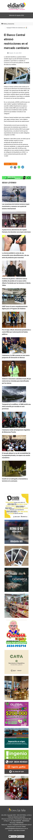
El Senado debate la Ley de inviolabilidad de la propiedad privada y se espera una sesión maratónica (16, 455)
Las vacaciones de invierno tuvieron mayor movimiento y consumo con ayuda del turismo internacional (15, 206)
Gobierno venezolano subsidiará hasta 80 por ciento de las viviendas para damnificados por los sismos (16, 381)
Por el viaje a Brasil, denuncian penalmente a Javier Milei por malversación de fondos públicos (16, 332)
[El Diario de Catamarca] (16, 6)
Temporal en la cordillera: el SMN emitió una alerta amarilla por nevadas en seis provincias (16, 406)
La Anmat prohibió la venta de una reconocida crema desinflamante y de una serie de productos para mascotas (15, 255)
